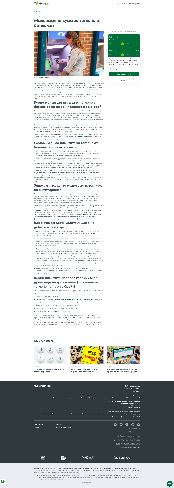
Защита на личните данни (63, 427)
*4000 (137, 391)
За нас (117, 4)
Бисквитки (59, 424)
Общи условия (38, 424)
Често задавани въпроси (130, 4)
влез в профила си (132, 79)
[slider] (122, 43)
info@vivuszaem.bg (132, 386)
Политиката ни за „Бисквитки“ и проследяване (129, 447)
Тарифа (36, 427)
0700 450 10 (135, 389)
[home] (44, 3)
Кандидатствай (124, 74)
